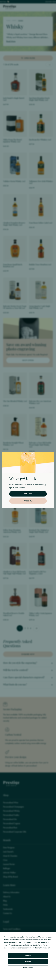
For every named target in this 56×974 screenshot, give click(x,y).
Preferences (28, 968)
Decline (28, 962)
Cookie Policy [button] (37, 945)
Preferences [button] (45, 948)
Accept (28, 956)
